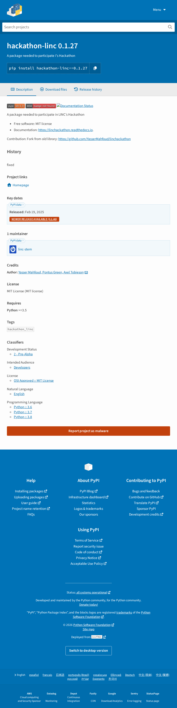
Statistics (88, 502)
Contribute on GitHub (144, 497)
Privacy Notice (86, 557)
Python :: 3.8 (23, 416)
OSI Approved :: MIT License (34, 380)
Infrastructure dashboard (87, 497)
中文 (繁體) (162, 675)
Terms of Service (87, 540)
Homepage (21, 185)
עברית (85, 679)
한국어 (113, 679)
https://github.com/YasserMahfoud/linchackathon (94, 138)
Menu (157, 9)
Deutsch (130, 675)
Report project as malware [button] (88, 430)
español (34, 675)
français (47, 675)
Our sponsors (88, 514)
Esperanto (99, 679)
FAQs (31, 514)
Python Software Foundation (92, 625)
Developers (22, 367)
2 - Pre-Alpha (23, 354)
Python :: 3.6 (23, 407)
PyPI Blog (87, 491)
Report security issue (89, 546)
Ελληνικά (116, 675)
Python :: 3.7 (23, 412)
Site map (88, 629)
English (19, 393)
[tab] (21, 89)
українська (100, 675)
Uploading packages (29, 497)
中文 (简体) (145, 675)
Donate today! (88, 604)
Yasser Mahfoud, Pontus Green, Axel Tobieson (51, 272)
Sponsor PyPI (146, 508)
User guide (29, 502)
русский (72, 679)
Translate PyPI (144, 502)
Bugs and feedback (146, 491)
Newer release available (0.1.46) (34, 219)
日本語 (60, 675)
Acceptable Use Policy (87, 563)
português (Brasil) (78, 675)
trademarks (124, 612)
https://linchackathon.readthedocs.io (65, 129)
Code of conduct (86, 552)
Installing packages (29, 491)
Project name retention (29, 508)
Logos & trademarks (88, 508)
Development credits (144, 514)
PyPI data (15, 205)
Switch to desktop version (88, 650)
